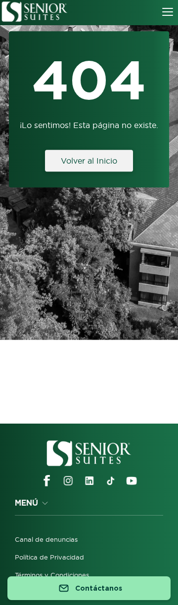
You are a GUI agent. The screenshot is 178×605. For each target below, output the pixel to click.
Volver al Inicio (89, 161)
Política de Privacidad (49, 557)
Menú (26, 503)
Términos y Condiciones (52, 575)
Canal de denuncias (46, 539)
